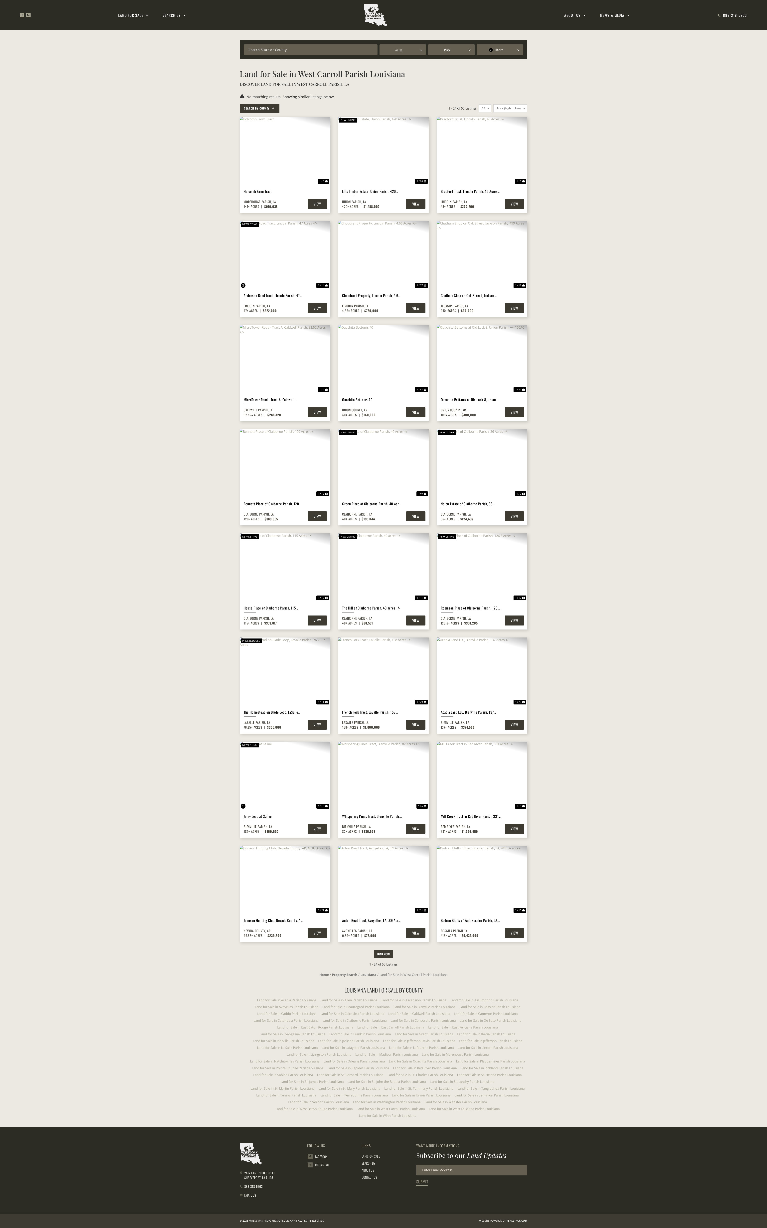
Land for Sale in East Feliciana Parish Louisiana (463, 1027)
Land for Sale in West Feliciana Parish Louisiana (464, 1109)
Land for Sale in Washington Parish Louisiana (387, 1102)
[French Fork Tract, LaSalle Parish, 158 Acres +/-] (383, 671)
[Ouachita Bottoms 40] (383, 359)
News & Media (612, 15)
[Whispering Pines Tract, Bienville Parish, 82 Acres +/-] (383, 776)
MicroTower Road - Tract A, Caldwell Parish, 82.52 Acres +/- (269, 399)
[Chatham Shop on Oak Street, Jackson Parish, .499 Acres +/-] (482, 255)
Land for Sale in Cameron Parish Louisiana (486, 1014)
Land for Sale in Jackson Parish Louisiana (348, 1041)
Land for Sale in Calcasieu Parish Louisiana (352, 1014)
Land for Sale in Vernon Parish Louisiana (318, 1102)
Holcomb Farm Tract (258, 191)
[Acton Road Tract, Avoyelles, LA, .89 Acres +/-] (383, 880)
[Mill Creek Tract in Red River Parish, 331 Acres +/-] (482, 776)
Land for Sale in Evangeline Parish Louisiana (292, 1034)
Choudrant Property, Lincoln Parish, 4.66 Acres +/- (371, 295)
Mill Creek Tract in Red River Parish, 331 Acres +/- (470, 816)
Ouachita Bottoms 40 (357, 399)
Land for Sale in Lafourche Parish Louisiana (421, 1047)
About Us (572, 15)
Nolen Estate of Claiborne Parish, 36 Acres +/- (467, 504)
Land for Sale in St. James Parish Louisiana (312, 1081)
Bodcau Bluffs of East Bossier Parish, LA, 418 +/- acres (469, 920)
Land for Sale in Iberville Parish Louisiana (283, 1041)
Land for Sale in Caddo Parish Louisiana (287, 1014)
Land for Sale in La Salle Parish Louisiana (287, 1047)
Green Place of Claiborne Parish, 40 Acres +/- (372, 504)
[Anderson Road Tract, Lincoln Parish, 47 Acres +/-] (285, 255)
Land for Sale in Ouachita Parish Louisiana (420, 1061)
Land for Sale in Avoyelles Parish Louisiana (286, 1007)
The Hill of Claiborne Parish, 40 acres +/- (371, 608)
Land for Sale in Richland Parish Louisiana (492, 1068)
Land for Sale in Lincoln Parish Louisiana (488, 1047)
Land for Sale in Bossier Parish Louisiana (490, 1007)
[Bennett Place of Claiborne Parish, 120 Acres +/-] (285, 463)
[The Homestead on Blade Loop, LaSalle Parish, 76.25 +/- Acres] (285, 671)
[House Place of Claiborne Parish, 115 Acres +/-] (285, 567)
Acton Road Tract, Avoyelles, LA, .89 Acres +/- (372, 920)
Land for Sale (130, 15)
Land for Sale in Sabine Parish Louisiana (283, 1075)
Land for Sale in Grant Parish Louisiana (424, 1034)
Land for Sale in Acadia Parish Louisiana (287, 1000)
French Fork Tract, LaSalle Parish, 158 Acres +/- (369, 712)
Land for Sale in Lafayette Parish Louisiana (353, 1047)
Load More (383, 954)
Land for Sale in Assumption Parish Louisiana (484, 1000)
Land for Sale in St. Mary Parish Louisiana (349, 1088)
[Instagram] (28, 15)
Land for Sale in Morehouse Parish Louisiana (455, 1054)
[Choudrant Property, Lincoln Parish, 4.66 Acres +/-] (383, 255)
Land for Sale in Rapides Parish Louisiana (358, 1068)
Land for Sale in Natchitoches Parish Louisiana (285, 1061)
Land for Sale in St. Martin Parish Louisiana (282, 1088)
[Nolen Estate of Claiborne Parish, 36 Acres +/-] (482, 463)
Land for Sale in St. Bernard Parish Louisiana (350, 1075)
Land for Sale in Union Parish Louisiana (421, 1095)
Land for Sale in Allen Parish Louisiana (349, 1000)
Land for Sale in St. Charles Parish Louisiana (420, 1075)
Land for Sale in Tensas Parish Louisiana (286, 1095)
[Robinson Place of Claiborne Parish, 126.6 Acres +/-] (482, 567)
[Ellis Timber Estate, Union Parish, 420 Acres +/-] (383, 151)
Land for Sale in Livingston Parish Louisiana (318, 1054)
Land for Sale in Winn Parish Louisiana (387, 1115)
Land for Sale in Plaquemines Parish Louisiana (490, 1061)
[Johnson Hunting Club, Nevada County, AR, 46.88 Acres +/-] (285, 880)
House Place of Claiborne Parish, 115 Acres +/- (270, 608)
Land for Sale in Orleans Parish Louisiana (354, 1061)
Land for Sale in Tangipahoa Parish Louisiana (491, 1088)
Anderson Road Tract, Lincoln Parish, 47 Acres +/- (272, 295)
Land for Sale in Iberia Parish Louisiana (486, 1034)
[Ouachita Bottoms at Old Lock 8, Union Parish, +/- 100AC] (482, 359)
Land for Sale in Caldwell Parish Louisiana (419, 1014)
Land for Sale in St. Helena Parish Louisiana (489, 1075)
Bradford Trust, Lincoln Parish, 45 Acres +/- (469, 191)
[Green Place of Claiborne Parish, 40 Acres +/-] (383, 463)
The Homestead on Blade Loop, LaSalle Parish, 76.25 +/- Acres (271, 712)
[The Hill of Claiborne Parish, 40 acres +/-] (383, 567)
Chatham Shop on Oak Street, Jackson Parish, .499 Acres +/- (468, 295)
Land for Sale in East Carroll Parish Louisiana (390, 1027)
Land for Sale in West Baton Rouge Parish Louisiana (314, 1109)
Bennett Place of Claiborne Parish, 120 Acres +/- (271, 504)
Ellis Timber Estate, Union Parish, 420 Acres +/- (369, 191)
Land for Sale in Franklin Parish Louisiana (360, 1034)
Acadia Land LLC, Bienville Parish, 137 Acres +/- (467, 712)
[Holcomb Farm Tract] (285, 151)
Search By (172, 15)
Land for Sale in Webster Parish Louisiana (456, 1102)
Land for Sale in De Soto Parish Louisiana (490, 1020)
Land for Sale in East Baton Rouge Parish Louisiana (315, 1027)
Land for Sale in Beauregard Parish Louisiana (356, 1007)
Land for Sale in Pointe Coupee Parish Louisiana (288, 1068)
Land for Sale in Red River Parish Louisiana (425, 1068)
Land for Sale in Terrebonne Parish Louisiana (354, 1095)
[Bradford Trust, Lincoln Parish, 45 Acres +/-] (482, 151)
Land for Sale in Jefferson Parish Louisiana (490, 1041)
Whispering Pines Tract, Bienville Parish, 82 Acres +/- (371, 816)
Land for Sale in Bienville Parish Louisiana (425, 1007)
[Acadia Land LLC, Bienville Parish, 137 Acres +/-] (482, 671)
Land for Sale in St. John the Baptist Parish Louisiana (387, 1081)
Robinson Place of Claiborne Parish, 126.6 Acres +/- (470, 608)
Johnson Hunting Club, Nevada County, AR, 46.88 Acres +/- (273, 920)
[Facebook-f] (22, 15)
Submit (422, 1182)
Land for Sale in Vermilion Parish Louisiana (487, 1095)
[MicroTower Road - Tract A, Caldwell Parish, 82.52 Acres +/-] (285, 359)
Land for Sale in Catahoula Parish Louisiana (286, 1020)
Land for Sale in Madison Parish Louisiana (386, 1054)
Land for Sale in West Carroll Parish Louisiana (391, 1109)
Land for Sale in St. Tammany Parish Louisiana (418, 1088)
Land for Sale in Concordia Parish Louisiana (423, 1020)
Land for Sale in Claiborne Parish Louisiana (355, 1020)
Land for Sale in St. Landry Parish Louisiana (462, 1081)
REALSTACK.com (517, 1220)
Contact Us (369, 1177)
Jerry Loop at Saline (258, 816)
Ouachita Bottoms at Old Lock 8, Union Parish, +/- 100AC (468, 399)
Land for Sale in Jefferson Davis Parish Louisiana (419, 1041)
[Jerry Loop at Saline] (285, 776)
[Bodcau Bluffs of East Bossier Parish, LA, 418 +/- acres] (482, 880)
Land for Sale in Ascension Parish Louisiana (414, 1000)
